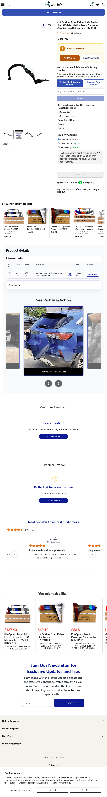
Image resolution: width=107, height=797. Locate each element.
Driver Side (65, 112)
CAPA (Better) (71, 143)
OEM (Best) (69, 147)
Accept (53, 790)
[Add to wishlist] (49, 25)
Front (62, 124)
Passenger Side (67, 116)
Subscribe (69, 703)
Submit (80, 98)
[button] (14, 554)
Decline (85, 790)
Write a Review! (53, 500)
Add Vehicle (69, 58)
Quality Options (67, 134)
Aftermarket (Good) (69, 139)
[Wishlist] (97, 4)
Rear (62, 128)
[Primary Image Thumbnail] (7, 134)
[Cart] (103, 4)
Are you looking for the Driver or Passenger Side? (76, 106)
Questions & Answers (53, 407)
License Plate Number (93, 83)
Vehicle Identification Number (69, 83)
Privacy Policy (64, 782)
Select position (66, 120)
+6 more (70, 274)
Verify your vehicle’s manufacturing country (77, 68)
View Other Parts (91, 58)
